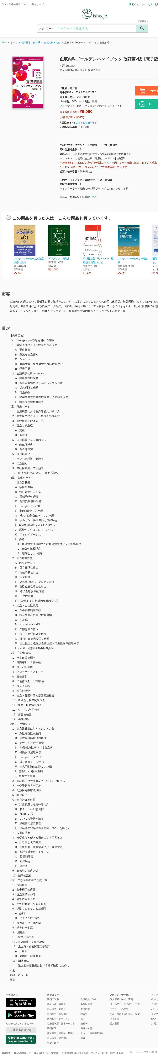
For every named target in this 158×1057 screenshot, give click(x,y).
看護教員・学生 (89, 999)
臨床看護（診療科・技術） (61, 1033)
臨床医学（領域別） (57, 1014)
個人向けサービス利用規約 (46, 1053)
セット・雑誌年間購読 (92, 1033)
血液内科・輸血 (52, 42)
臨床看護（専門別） (57, 1038)
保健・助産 (53, 1043)
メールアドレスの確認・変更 (125, 1004)
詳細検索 (142, 21)
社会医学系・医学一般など (61, 1023)
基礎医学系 (53, 999)
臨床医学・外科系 (56, 1009)
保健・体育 (86, 1028)
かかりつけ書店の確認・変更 (125, 1014)
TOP (4, 42)
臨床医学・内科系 (31, 42)
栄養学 (84, 1014)
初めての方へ (139, 4)
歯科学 (84, 1023)
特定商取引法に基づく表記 (75, 1053)
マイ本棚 (114, 1018)
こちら (93, 196)
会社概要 (6, 1053)
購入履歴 (114, 1023)
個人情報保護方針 (22, 1053)
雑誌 (83, 1038)
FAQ (153, 1018)
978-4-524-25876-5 (86, 122)
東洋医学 (85, 1009)
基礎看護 (51, 1028)
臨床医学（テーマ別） (58, 1018)
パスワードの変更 (119, 1009)
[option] (31, 250)
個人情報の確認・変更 (121, 999)
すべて (14, 42)
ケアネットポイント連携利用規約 (107, 1053)
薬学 (83, 1018)
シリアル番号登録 (21, 1030)
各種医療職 (86, 1004)
